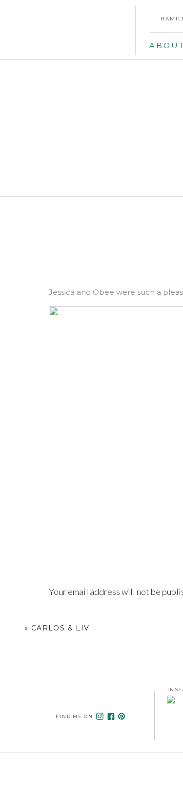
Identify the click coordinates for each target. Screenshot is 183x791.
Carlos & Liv (60, 628)
